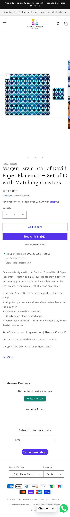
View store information (18, 262)
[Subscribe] (54, 440)
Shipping (6, 196)
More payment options (35, 244)
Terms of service (55, 504)
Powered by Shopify (38, 499)
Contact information (20, 504)
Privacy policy (38, 504)
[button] (4, 24)
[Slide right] (42, 157)
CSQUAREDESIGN (21, 499)
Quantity (7, 207)
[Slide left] (27, 157)
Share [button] (9, 356)
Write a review (35, 398)
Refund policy (56, 499)
